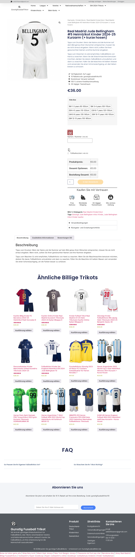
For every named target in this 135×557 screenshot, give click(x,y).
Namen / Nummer (78, 137)
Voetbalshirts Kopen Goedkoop (30, 556)
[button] (59, 23)
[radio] (78, 106)
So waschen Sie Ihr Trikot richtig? (88, 464)
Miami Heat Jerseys (45, 553)
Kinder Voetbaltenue (105, 556)
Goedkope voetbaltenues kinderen (81, 556)
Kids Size (72, 100)
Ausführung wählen (23, 330)
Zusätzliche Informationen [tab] (43, 238)
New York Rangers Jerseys (65, 553)
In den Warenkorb (90, 182)
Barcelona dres (108, 553)
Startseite (71, 20)
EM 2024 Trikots (96, 6)
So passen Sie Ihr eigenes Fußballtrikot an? (22, 464)
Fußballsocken (79, 153)
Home (33, 6)
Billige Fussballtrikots (8, 556)
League (43, 6)
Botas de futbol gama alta (10, 553)
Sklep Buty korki (28, 553)
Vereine (55, 6)
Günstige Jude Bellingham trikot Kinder (87, 214)
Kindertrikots (36, 10)
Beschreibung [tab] (22, 238)
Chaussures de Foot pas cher (89, 553)
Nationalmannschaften (74, 6)
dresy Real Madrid (123, 553)
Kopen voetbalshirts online (55, 556)
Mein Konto (52, 10)
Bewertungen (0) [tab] (65, 238)
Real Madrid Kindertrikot (95, 20)
